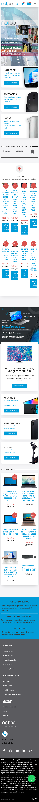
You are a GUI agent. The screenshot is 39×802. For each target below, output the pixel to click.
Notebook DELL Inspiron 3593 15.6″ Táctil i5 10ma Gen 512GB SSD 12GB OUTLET (10, 495)
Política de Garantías (9, 660)
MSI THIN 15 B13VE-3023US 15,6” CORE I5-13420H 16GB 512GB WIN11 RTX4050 (33, 259)
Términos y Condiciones (10, 669)
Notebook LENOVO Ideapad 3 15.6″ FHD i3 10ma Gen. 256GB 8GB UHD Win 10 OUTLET (28, 534)
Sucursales (6, 681)
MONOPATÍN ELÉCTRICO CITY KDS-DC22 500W (6, 254)
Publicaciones (7, 686)
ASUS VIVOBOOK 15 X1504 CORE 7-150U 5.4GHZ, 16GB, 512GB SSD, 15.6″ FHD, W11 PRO (6, 202)
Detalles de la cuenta (9, 707)
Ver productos (11, 83)
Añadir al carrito (6, 227)
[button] (35, 4)
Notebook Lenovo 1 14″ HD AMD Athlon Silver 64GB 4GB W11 (10, 532)
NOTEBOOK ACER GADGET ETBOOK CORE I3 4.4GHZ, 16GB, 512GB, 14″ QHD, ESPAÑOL (28, 495)
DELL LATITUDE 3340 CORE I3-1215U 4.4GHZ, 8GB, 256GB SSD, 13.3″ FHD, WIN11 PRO (24, 203)
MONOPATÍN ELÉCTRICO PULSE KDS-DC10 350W (25, 254)
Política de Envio (8, 656)
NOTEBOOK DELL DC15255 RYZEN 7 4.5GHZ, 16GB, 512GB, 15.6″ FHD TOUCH (34, 200)
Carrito (5, 711)
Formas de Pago (8, 651)
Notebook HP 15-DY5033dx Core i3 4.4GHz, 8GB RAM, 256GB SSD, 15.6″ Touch (10, 572)
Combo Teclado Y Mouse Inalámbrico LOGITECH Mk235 (28, 568)
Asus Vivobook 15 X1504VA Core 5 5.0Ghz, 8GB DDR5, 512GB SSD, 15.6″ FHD (15, 202)
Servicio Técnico (8, 664)
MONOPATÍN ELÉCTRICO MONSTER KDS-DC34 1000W (15, 256)
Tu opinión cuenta (8, 690)
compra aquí (10, 433)
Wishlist (5, 716)
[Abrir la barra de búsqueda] (17, 4)
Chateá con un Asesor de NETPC (13, 694)
